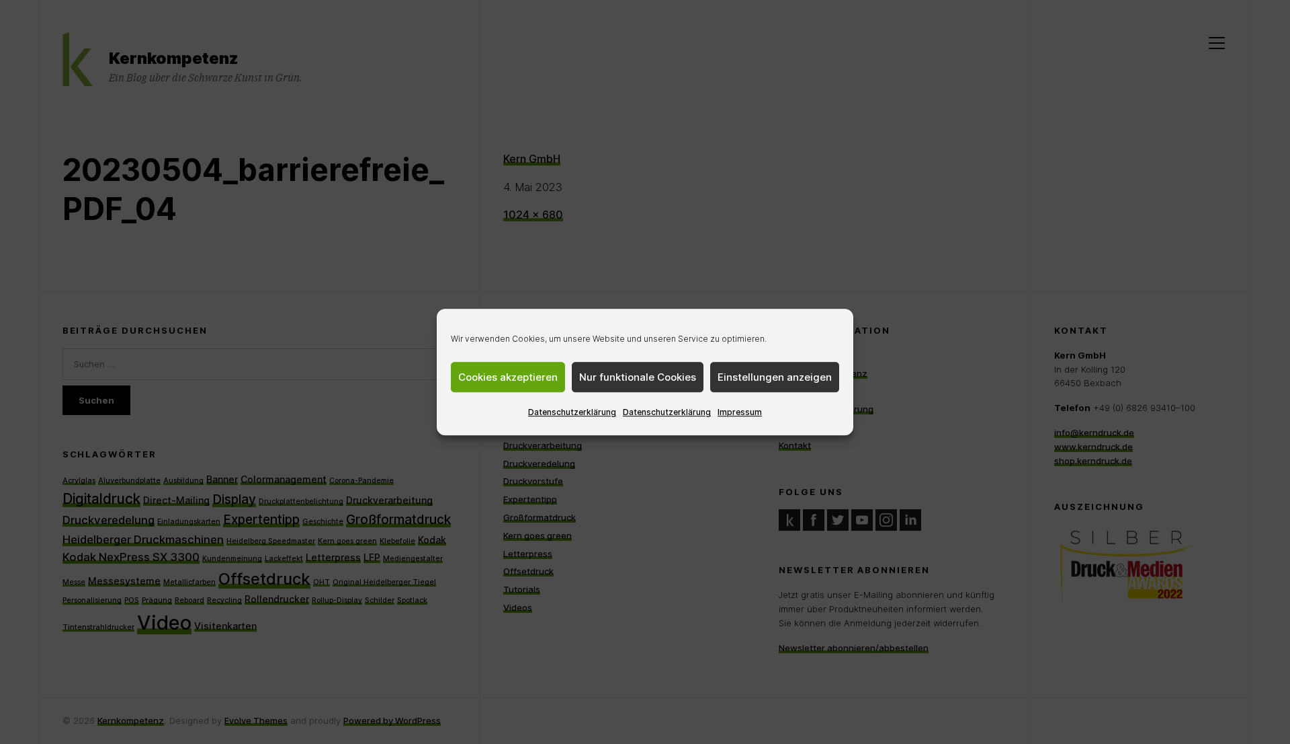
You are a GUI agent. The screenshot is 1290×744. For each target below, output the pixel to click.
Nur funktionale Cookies (637, 377)
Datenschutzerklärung (572, 412)
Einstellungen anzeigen (775, 377)
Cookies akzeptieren (508, 377)
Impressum (740, 412)
